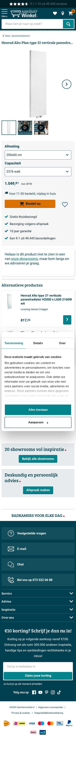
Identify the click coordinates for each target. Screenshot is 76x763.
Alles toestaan (38, 409)
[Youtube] (40, 692)
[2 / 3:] (25, 128)
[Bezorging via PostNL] (7, 723)
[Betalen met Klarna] (33, 732)
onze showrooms (24, 259)
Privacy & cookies (20, 713)
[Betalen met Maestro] (41, 723)
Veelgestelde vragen (31, 533)
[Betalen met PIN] (60, 723)
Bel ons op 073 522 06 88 (34, 580)
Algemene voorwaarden (50, 707)
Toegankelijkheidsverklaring (48, 713)
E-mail (21, 549)
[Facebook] (34, 692)
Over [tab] (62, 343)
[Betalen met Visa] (32, 723)
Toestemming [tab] (13, 343)
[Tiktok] (59, 692)
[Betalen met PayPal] (69, 723)
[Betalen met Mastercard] (50, 723)
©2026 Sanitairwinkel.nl (21, 707)
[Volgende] (66, 84)
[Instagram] (52, 692)
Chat (20, 564)
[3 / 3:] (41, 128)
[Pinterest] (46, 692)
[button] (64, 204)
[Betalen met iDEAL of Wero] (19, 723)
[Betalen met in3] (43, 732)
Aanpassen (35, 422)
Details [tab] (38, 343)
